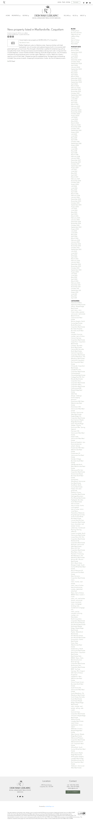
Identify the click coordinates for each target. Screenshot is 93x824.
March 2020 (75, 123)
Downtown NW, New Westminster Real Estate (77, 403)
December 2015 (76, 199)
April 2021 (74, 102)
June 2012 (74, 275)
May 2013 (74, 255)
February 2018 (75, 156)
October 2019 (75, 128)
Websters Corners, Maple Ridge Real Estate (77, 730)
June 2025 (74, 56)
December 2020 (76, 110)
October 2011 (75, 288)
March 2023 (75, 76)
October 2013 (75, 247)
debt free (74, 394)
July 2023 (74, 71)
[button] (83, 2)
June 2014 (74, 232)
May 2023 (74, 73)
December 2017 (76, 160)
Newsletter (74, 43)
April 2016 (74, 192)
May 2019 (74, 138)
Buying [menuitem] (25, 15)
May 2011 (74, 296)
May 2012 (74, 277)
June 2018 (74, 149)
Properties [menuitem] (15, 15)
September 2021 (76, 95)
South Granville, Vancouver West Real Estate (77, 689)
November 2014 (76, 223)
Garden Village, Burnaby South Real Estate (77, 460)
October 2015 (75, 203)
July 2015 (74, 208)
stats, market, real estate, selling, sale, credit (77, 708)
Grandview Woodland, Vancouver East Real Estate (78, 481)
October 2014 (75, 225)
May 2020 (74, 121)
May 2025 (74, 58)
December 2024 (76, 60)
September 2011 (76, 290)
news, (73, 580)
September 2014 (76, 227)
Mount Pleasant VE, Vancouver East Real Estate (77, 572)
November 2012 (76, 266)
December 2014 (76, 221)
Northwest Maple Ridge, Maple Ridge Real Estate (77, 628)
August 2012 (75, 272)
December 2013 (76, 244)
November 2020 (76, 112)
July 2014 (74, 231)
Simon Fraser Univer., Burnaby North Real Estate (78, 684)
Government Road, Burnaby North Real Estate (77, 475)
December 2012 (76, 264)
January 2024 (75, 67)
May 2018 (74, 151)
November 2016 (76, 180)
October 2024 (75, 61)
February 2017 (75, 179)
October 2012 (75, 268)
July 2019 (74, 134)
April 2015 (74, 214)
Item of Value (75, 40)
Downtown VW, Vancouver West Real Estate (77, 408)
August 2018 (75, 145)
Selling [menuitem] (66, 15)
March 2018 (74, 154)
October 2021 (75, 93)
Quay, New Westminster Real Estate (76, 645)
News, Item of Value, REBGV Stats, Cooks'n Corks (77, 594)
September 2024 (76, 63)
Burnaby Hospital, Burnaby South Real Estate (77, 330)
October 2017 (75, 164)
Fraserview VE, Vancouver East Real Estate (77, 455)
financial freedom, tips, (78, 442)
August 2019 (75, 132)
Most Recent (75, 48)
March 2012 (74, 281)
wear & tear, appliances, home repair (76, 724)
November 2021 (76, 91)
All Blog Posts (75, 30)
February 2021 (75, 106)
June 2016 (74, 188)
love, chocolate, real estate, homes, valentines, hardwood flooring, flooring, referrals (78, 528)
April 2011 (74, 298)
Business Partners (76, 32)
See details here (24, 42)
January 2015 (75, 219)
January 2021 (75, 108)
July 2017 (74, 169)
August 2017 (75, 167)
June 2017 (74, 171)
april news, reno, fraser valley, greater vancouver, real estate (78, 312)
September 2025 (76, 52)
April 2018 (74, 153)
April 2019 (74, 139)
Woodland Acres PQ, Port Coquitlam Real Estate (77, 762)
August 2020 (75, 115)
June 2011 (74, 294)
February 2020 (76, 125)
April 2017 (74, 175)
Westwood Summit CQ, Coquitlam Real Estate (77, 743)
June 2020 (74, 119)
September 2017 (76, 166)
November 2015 (76, 201)
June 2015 (74, 210)
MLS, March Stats (76, 563)
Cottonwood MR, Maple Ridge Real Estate (76, 390)
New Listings (75, 42)
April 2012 (74, 279)
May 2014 (74, 234)
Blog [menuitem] (74, 15)
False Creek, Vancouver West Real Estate (77, 438)
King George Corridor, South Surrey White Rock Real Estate (78, 516)
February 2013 (75, 260)
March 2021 (74, 104)
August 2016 (75, 184)
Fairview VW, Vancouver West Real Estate (77, 433)
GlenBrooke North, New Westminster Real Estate (78, 466)
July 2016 (74, 186)
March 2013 (74, 259)
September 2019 (76, 130)
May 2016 (74, 190)
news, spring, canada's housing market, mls (76, 613)
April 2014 (74, 236)
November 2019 (76, 126)
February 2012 (75, 283)
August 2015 (75, 206)
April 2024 (74, 65)
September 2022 (76, 82)
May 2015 (74, 212)
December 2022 (76, 78)
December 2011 (75, 285)
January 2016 (75, 197)
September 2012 (76, 270)
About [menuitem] (82, 15)
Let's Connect (72, 792)
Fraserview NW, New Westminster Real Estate (77, 449)
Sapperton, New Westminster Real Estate (76, 678)
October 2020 (75, 113)
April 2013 (74, 257)
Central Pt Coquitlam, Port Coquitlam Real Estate (78, 362)
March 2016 (74, 193)
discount (73, 399)
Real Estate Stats (76, 656)
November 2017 (76, 162)
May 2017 (74, 173)
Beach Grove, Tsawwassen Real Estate (76, 317)
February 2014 (75, 240)
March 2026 (75, 50)
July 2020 (74, 117)
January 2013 (75, 262)
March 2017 (74, 177)
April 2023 (74, 74)
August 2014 (75, 229)
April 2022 (74, 84)
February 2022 (75, 87)
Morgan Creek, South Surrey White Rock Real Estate (78, 566)
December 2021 (76, 89)
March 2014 (74, 238)
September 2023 (76, 69)
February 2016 (75, 195)
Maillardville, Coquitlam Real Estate (20, 34)
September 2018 (76, 143)
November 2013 (76, 245)
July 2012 (74, 273)
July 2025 (74, 54)
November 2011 (76, 286)
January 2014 (75, 242)
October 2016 (75, 182)
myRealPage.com (49, 806)
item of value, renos (77, 509)
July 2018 (74, 147)
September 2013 (76, 249)
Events (73, 38)
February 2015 (75, 218)
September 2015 (76, 205)
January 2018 (75, 158)
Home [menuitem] (8, 15)
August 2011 (74, 292)
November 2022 (76, 80)
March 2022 (75, 86)
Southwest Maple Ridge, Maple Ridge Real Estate (77, 702)
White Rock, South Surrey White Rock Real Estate (78, 749)
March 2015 (74, 216)
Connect (75, 2)
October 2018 (75, 141)
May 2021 (74, 100)
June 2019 (74, 136)
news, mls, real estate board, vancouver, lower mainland (78, 600)
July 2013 (74, 251)
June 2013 (74, 253)
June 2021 (74, 99)
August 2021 (75, 97)
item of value (75, 503)
